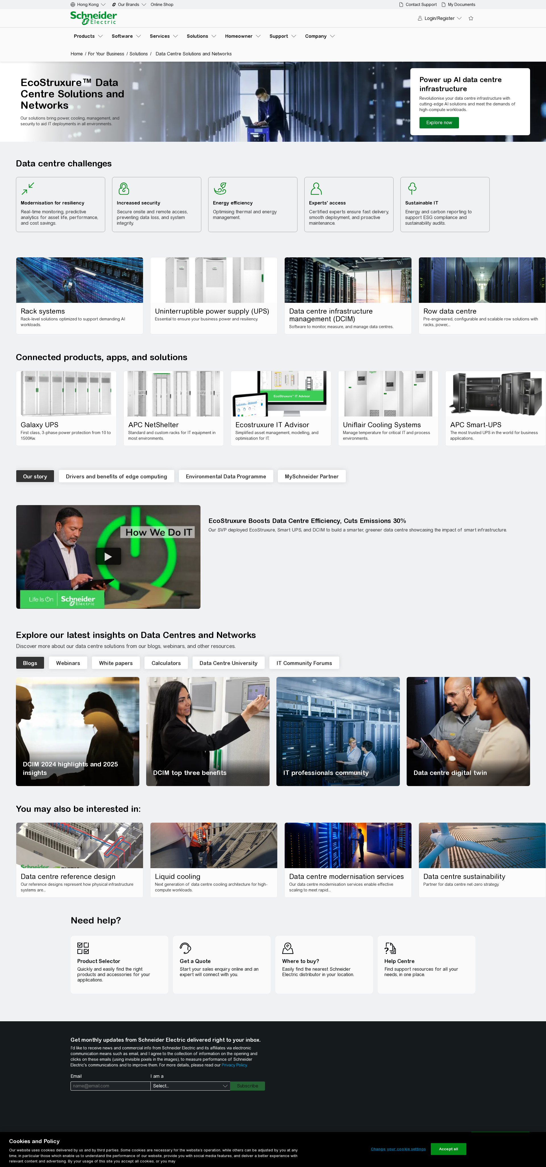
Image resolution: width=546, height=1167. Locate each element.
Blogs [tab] (30, 663)
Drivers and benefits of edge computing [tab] (116, 477)
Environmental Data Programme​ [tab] (226, 477)
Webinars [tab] (68, 663)
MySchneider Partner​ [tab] (312, 477)
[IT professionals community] (338, 731)
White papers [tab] (116, 663)
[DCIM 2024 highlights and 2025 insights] (77, 731)
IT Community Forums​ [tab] (304, 663)
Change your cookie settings (398, 1149)
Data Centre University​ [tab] (229, 663)
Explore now (439, 122)
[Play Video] (108, 556)
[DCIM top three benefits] (208, 731)
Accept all (448, 1149)
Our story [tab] (35, 477)
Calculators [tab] (166, 663)
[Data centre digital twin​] (468, 731)
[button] (108, 557)
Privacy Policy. (234, 1065)
